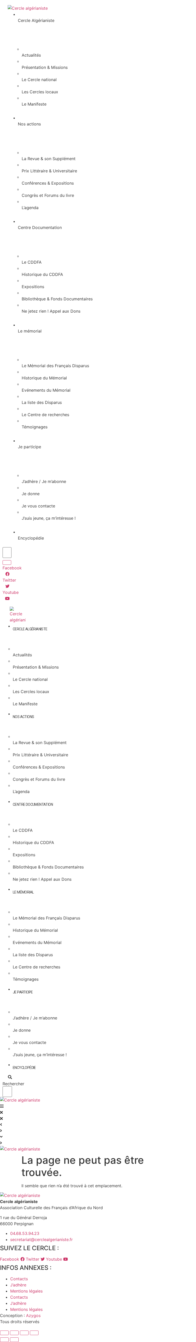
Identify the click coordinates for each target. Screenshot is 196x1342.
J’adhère (18, 1284)
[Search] (7, 562)
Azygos (33, 1315)
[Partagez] (24, 1333)
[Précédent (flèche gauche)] (4, 1339)
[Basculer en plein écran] (14, 1333)
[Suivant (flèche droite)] (14, 1339)
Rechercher (13, 1084)
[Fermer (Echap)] (34, 1333)
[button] (7, 1077)
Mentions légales (26, 1291)
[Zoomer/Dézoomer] (4, 1333)
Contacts (19, 1278)
